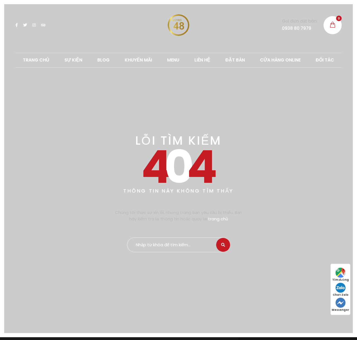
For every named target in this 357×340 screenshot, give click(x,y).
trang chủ (218, 219)
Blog (103, 60)
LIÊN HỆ (202, 60)
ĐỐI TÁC (325, 60)
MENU (173, 60)
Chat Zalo (340, 295)
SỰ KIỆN (73, 60)
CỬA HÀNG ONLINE (280, 60)
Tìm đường (340, 280)
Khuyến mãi (138, 60)
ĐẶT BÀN (235, 60)
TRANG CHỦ (36, 60)
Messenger (340, 310)
